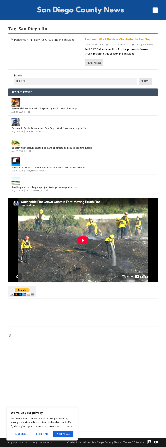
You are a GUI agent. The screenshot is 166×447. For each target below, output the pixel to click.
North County (37, 131)
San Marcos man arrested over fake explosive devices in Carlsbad (48, 167)
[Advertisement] (83, 314)
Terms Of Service (133, 442)
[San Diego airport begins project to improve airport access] (16, 181)
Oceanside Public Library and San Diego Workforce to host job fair (49, 128)
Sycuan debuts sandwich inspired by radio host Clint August (46, 108)
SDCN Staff (99, 44)
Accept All (63, 433)
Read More (94, 62)
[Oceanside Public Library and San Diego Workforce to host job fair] (16, 122)
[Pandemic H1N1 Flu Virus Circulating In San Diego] (46, 40)
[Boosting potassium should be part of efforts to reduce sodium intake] (16, 142)
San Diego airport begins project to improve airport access (45, 187)
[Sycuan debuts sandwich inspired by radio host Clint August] (16, 102)
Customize (21, 433)
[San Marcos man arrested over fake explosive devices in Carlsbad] (16, 161)
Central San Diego (126, 44)
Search (18, 75)
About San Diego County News (102, 442)
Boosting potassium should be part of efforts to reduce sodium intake (52, 147)
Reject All (42, 433)
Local (138, 44)
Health (28, 151)
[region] (42, 423)
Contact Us (74, 442)
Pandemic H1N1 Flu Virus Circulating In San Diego (118, 39)
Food (27, 111)
